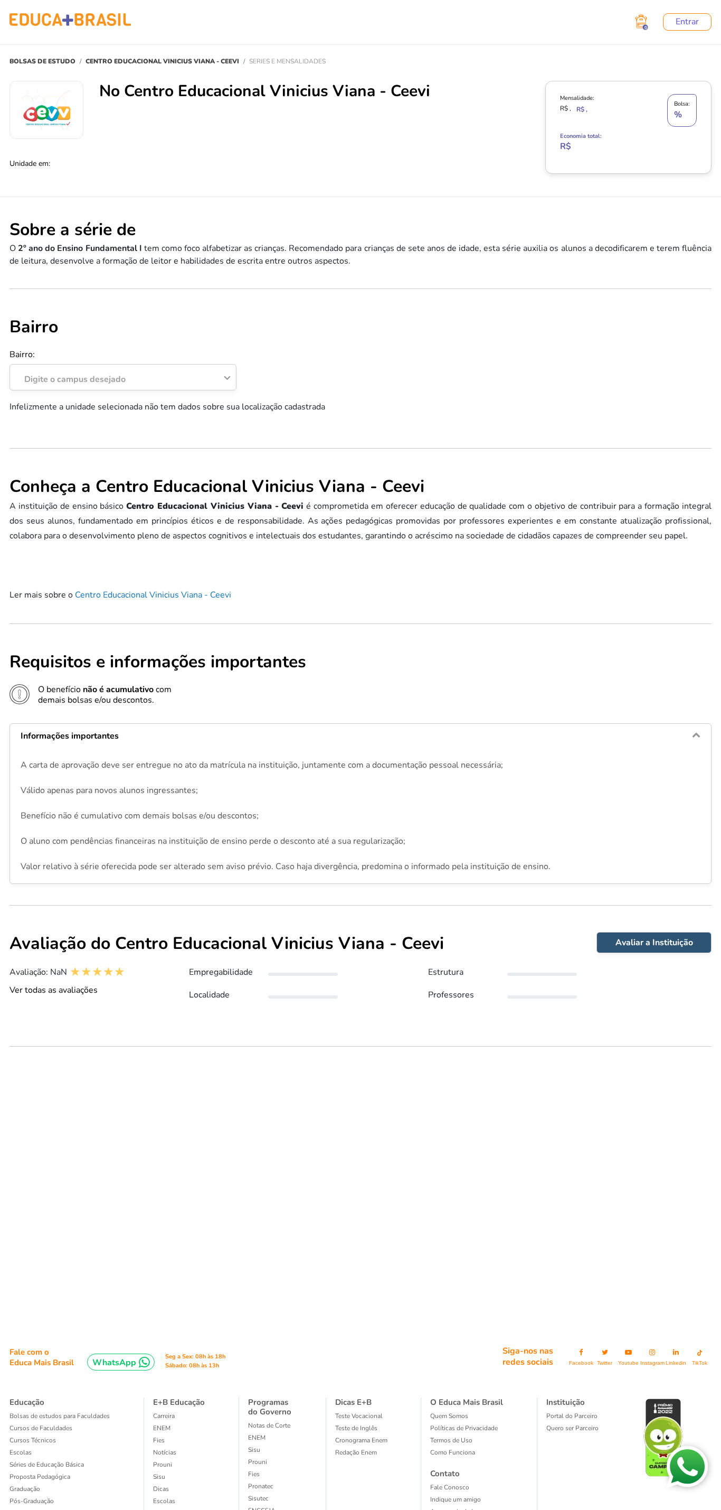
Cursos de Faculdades (41, 1428)
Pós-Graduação (32, 1501)
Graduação (25, 1489)
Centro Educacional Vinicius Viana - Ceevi (153, 595)
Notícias (164, 1452)
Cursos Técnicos (33, 1440)
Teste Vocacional (359, 1416)
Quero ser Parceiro (572, 1428)
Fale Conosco (449, 1487)
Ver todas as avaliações (54, 990)
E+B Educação (179, 1402)
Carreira (164, 1416)
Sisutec (258, 1498)
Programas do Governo (269, 1407)
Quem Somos (449, 1416)
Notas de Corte (269, 1425)
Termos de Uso (451, 1440)
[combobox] (117, 377)
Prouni (162, 1464)
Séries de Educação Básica (47, 1464)
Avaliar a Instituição (654, 942)
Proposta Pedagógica (40, 1476)
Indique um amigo (455, 1499)
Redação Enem (356, 1452)
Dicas (161, 1489)
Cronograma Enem (361, 1440)
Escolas (21, 1452)
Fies (159, 1440)
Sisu (159, 1476)
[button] (360, 736)
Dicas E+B (353, 1402)
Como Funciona (452, 1452)
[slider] (97, 972)
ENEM (161, 1428)
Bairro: (68, 367)
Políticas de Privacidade (464, 1428)
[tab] (360, 736)
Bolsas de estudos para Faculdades (60, 1416)
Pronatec (260, 1486)
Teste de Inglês (356, 1428)
